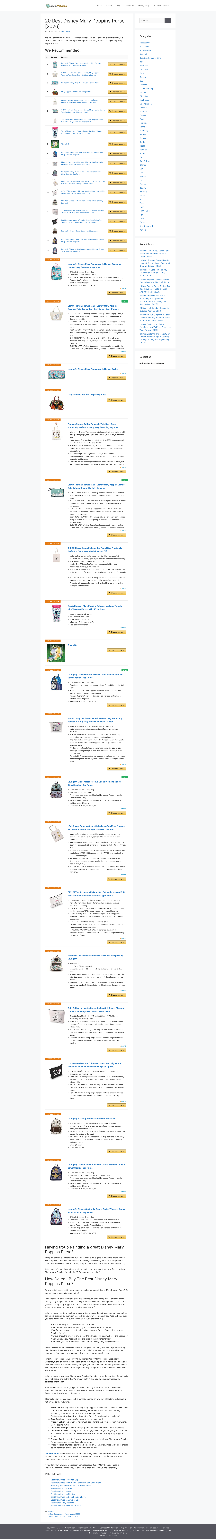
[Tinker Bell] (55, 144)
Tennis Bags (145, 211)
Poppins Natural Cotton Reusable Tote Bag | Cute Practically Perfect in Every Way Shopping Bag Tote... (94, 425)
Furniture (143, 123)
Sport (142, 199)
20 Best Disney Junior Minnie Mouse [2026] (64, 1514)
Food (142, 119)
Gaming (143, 138)
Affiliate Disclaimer (161, 5)
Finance (143, 111)
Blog (118, 5)
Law (141, 169)
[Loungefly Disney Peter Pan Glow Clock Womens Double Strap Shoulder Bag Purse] (55, 153)
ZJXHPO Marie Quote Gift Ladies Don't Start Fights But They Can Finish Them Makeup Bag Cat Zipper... (94, 1065)
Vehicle (143, 230)
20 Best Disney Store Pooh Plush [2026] (63, 1516)
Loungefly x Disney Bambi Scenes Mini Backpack (79, 231)
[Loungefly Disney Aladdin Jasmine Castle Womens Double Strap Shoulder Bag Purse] (55, 240)
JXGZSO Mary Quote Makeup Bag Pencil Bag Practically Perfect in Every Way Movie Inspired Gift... (95, 549)
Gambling (144, 130)
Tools (142, 218)
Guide (142, 142)
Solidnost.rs (112, 1535)
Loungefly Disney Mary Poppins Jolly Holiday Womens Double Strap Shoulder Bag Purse (94, 265)
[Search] (168, 20)
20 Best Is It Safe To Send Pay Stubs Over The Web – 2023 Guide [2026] (153, 273)
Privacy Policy (143, 5)
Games (143, 134)
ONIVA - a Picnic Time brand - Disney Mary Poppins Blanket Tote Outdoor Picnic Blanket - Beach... (96, 486)
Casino (143, 77)
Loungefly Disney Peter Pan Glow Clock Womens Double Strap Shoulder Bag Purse (95, 676)
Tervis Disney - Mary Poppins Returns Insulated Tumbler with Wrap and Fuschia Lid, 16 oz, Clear (95, 607)
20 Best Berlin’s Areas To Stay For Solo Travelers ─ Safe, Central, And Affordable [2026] (155, 289)
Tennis (142, 207)
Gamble (143, 127)
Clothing (143, 85)
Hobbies (143, 150)
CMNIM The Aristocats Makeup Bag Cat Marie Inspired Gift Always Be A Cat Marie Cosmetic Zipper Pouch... (96, 894)
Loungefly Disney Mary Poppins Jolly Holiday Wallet (80, 83)
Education (144, 96)
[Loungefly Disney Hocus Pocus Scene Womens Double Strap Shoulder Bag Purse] (55, 173)
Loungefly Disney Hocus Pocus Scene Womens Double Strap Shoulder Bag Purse (95, 783)
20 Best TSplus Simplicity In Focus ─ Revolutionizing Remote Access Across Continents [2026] (155, 318)
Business (144, 66)
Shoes (142, 195)
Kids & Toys (145, 161)
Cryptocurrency (146, 88)
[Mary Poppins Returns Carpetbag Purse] (55, 91)
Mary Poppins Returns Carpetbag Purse (76, 92)
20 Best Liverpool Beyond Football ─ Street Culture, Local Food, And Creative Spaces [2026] (155, 263)
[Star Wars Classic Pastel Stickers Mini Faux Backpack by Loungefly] (55, 202)
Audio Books (145, 50)
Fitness (143, 115)
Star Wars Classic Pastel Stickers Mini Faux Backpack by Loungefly (95, 957)
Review (109, 5)
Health (142, 146)
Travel (142, 222)
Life (141, 172)
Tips (141, 215)
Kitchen (143, 165)
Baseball (143, 54)
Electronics (144, 100)
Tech (142, 203)
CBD (141, 81)
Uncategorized (146, 226)
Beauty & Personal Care (150, 58)
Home (99, 5)
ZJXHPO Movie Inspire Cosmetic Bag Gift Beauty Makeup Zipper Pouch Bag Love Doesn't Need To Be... (96, 1010)
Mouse (143, 176)
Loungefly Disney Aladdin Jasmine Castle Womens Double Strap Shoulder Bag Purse (96, 1166)
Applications (145, 46)
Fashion (143, 108)
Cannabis (144, 69)
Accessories (145, 43)
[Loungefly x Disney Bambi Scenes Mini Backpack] (55, 231)
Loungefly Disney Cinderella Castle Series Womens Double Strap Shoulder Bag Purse (97, 1211)
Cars (142, 73)
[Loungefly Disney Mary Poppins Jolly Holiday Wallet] (55, 83)
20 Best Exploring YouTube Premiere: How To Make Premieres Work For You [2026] (155, 327)
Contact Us (129, 5)
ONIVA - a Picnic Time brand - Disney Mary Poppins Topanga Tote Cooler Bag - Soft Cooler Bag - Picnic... (93, 307)
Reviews (51, 1511)
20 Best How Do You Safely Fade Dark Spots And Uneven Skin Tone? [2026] (155, 254)
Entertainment (146, 104)
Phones (143, 184)
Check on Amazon (118, 64)
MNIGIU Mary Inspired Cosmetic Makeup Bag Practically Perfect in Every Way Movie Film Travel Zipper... (95, 720)
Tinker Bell (65, 144)
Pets (142, 180)
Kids (142, 157)
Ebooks (143, 92)
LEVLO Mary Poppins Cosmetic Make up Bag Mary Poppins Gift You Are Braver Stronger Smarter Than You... (96, 828)
